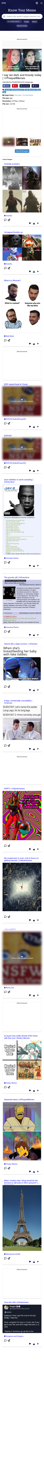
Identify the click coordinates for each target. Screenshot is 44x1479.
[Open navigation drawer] (42, 3)
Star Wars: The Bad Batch (24, 95)
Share (7, 86)
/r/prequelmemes (18, 90)
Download (25, 86)
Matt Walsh (10, 336)
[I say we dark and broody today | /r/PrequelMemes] (22, 60)
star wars (8, 90)
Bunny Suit (10, 988)
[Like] (33, 223)
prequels (33, 90)
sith (4, 92)
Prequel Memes (11, 1164)
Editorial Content (22, 26)
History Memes (11, 1083)
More (36, 86)
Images (26, 21)
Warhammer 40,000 (13, 1254)
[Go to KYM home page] (4, 3)
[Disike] (30, 223)
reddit (27, 90)
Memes (34, 21)
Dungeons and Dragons (14, 1336)
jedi (39, 90)
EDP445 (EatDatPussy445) (16, 419)
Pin (15, 86)
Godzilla (9, 216)
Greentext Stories (12, 558)
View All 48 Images (22, 151)
